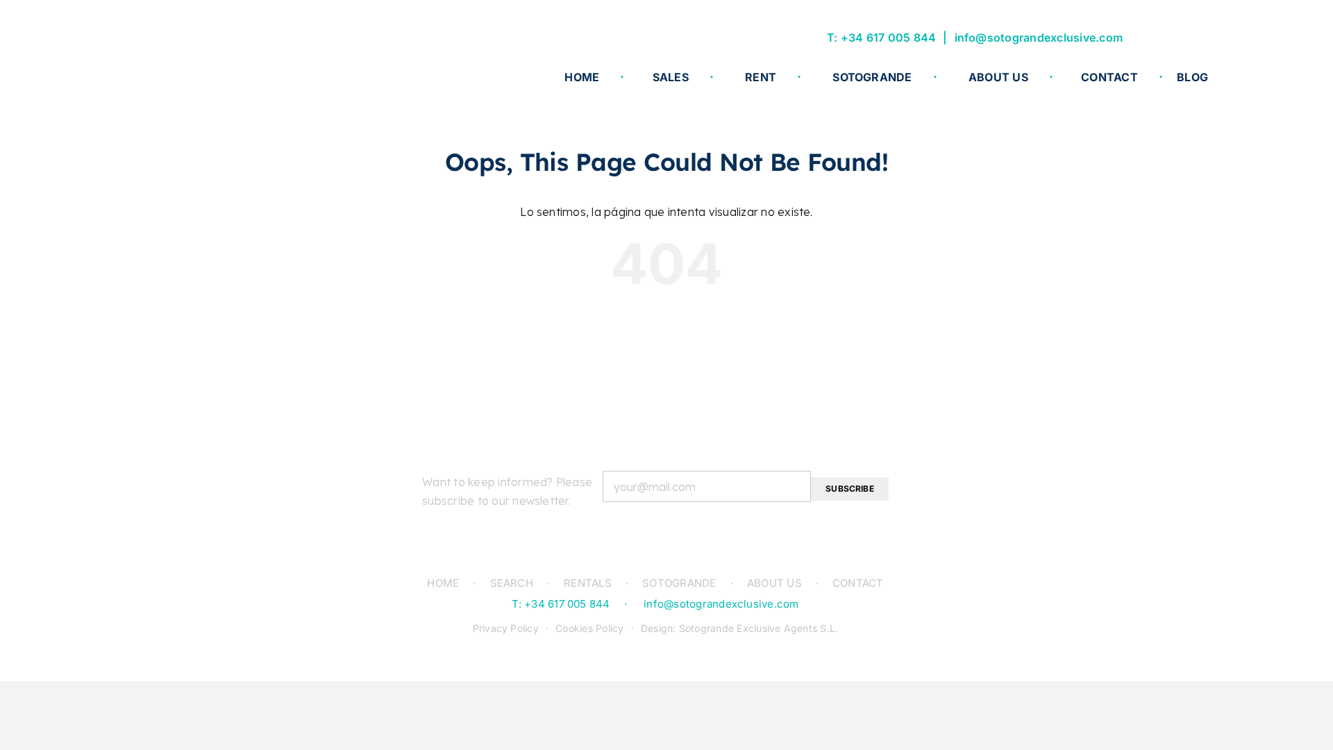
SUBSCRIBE (849, 488)
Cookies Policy (589, 628)
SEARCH (511, 583)
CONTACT (858, 583)
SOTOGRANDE (679, 583)
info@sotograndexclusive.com (1039, 37)
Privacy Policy (506, 628)
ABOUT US (774, 583)
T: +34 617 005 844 (881, 37)
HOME (443, 583)
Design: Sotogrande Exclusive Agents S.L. (740, 628)
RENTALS (588, 583)
